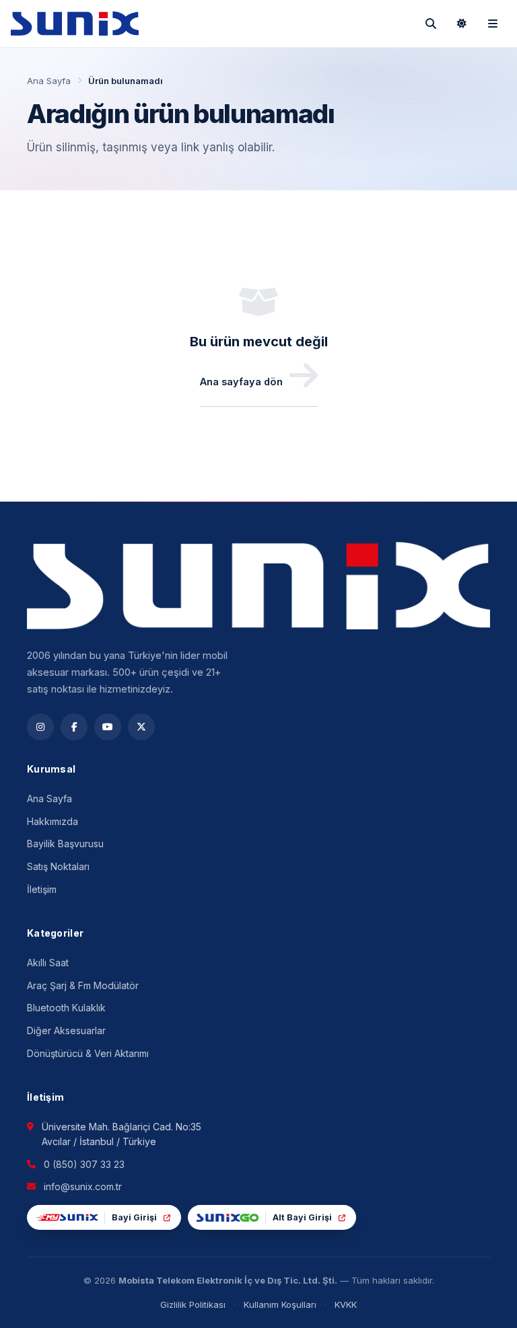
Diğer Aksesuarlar (66, 1030)
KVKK (346, 1304)
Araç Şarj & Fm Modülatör (83, 985)
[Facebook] (74, 726)
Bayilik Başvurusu (65, 843)
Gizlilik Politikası (193, 1304)
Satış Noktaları (58, 866)
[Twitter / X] (141, 726)
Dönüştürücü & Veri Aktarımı (88, 1053)
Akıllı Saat (48, 962)
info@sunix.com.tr (83, 1186)
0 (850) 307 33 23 (84, 1164)
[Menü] (492, 23)
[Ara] (430, 23)
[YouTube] (107, 726)
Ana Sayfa (49, 80)
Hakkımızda (52, 821)
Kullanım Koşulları (280, 1304)
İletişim (42, 889)
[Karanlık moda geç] (461, 23)
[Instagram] (40, 726)
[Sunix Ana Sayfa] (75, 23)
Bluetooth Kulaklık (66, 1007)
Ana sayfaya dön (241, 381)
